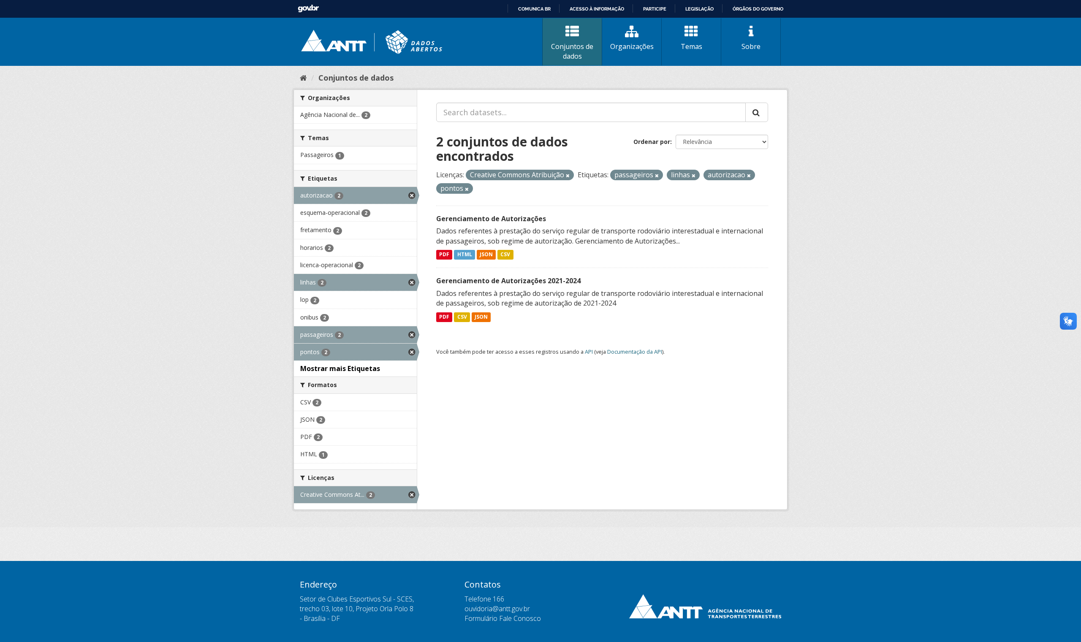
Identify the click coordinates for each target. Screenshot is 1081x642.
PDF (444, 254)
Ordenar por (651, 142)
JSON (486, 254)
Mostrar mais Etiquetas (340, 368)
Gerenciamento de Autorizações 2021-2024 (508, 280)
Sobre (751, 46)
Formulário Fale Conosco (502, 618)
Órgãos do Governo (758, 9)
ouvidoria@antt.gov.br (497, 608)
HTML (464, 254)
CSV (505, 254)
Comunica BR (534, 9)
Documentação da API (634, 351)
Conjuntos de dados (572, 51)
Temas (691, 46)
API (589, 351)
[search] (756, 112)
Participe (654, 9)
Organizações (632, 46)
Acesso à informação (597, 9)
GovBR (308, 9)
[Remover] (568, 175)
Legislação (699, 9)
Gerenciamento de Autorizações (491, 218)
